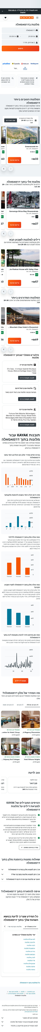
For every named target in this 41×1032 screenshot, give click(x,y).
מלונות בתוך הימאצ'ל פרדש (15, 993)
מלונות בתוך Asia (13, 991)
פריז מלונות (31, 960)
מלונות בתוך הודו (30, 993)
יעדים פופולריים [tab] (30, 927)
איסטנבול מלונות (29, 948)
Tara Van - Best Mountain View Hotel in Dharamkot (23, 327)
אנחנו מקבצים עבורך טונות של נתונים (24, 1022)
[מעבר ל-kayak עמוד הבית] (27, 17)
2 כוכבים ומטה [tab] (8, 705)
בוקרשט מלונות (30, 954)
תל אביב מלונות (30, 942)
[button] (2, 11)
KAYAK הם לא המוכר (30, 1018)
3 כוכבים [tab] (20, 705)
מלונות (22, 991)
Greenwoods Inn (31, 146)
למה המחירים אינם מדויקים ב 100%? (24, 1026)
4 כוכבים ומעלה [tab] (32, 705)
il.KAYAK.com (31, 991)
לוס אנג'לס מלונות (29, 939)
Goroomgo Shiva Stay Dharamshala (23, 211)
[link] (27, 378)
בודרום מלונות (30, 951)
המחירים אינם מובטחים (31, 1011)
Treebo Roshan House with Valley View (23, 269)
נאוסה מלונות (30, 970)
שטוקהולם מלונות (29, 963)
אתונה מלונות (30, 967)
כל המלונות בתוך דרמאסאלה (30, 983)
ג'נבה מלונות (31, 945)
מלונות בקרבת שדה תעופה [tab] (11, 927)
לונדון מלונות (31, 957)
